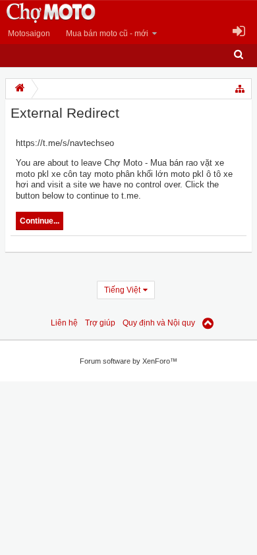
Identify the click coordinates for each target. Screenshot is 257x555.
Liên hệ (64, 322)
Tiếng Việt (122, 290)
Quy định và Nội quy (159, 322)
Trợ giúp (100, 322)
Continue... (39, 221)
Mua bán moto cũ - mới (107, 33)
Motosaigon (29, 33)
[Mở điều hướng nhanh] (240, 89)
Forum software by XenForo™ (128, 361)
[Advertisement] (105, 473)
